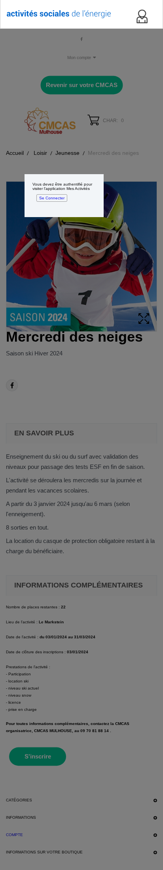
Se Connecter (51, 198)
